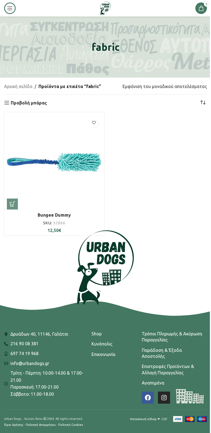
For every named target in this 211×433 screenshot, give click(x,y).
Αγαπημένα (153, 382)
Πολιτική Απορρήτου (41, 424)
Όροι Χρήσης (13, 424)
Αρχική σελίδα (18, 86)
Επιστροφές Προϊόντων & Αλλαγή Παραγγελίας (168, 369)
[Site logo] (105, 7)
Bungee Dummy (54, 215)
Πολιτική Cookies (70, 424)
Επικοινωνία (103, 354)
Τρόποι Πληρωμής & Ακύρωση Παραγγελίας (172, 336)
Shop (96, 333)
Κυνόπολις (101, 343)
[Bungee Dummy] (54, 162)
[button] (12, 204)
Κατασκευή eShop (143, 419)
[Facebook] (148, 398)
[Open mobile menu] (9, 8)
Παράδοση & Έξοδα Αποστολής (162, 353)
